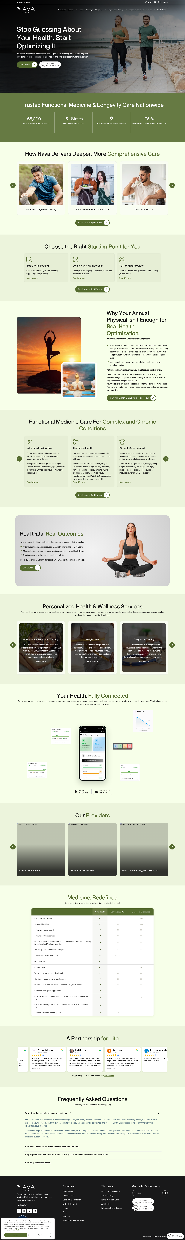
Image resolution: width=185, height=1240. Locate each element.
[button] (166, 1059)
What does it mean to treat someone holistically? (48, 1113)
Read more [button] (62, 1068)
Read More (31, 278)
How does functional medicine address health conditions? (52, 1147)
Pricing (65, 1208)
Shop (65, 1212)
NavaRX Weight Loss (110, 1200)
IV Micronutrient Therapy (111, 1208)
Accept (15, 1235)
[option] (41, 188)
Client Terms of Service (160, 1236)
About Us (61, 10)
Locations (71, 10)
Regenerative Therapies (116, 10)
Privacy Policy (147, 1236)
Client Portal (68, 1191)
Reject (40, 1235)
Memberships (68, 1195)
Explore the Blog (70, 1204)
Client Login (163, 2)
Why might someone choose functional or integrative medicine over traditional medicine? (66, 1154)
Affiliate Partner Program (73, 1220)
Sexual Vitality (107, 1195)
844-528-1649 (24, 2)
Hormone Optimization (110, 1191)
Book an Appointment (72, 1200)
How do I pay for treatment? (38, 1162)
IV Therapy (149, 10)
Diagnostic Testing (135, 10)
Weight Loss (99, 10)
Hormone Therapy (85, 10)
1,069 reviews (108, 1076)
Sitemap (66, 1216)
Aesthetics (161, 10)
